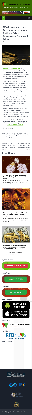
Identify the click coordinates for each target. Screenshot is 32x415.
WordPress (11, 413)
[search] (29, 18)
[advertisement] (16, 12)
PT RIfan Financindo (16, 133)
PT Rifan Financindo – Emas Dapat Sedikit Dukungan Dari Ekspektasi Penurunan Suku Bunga (15, 176)
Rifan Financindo (21, 135)
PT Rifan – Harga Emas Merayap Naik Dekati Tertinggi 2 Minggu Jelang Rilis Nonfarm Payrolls (15, 214)
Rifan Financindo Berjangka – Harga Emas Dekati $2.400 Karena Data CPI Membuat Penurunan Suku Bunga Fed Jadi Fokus (14, 247)
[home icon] (3, 18)
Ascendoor (22, 411)
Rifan (15, 135)
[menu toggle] (7, 18)
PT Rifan (8, 133)
